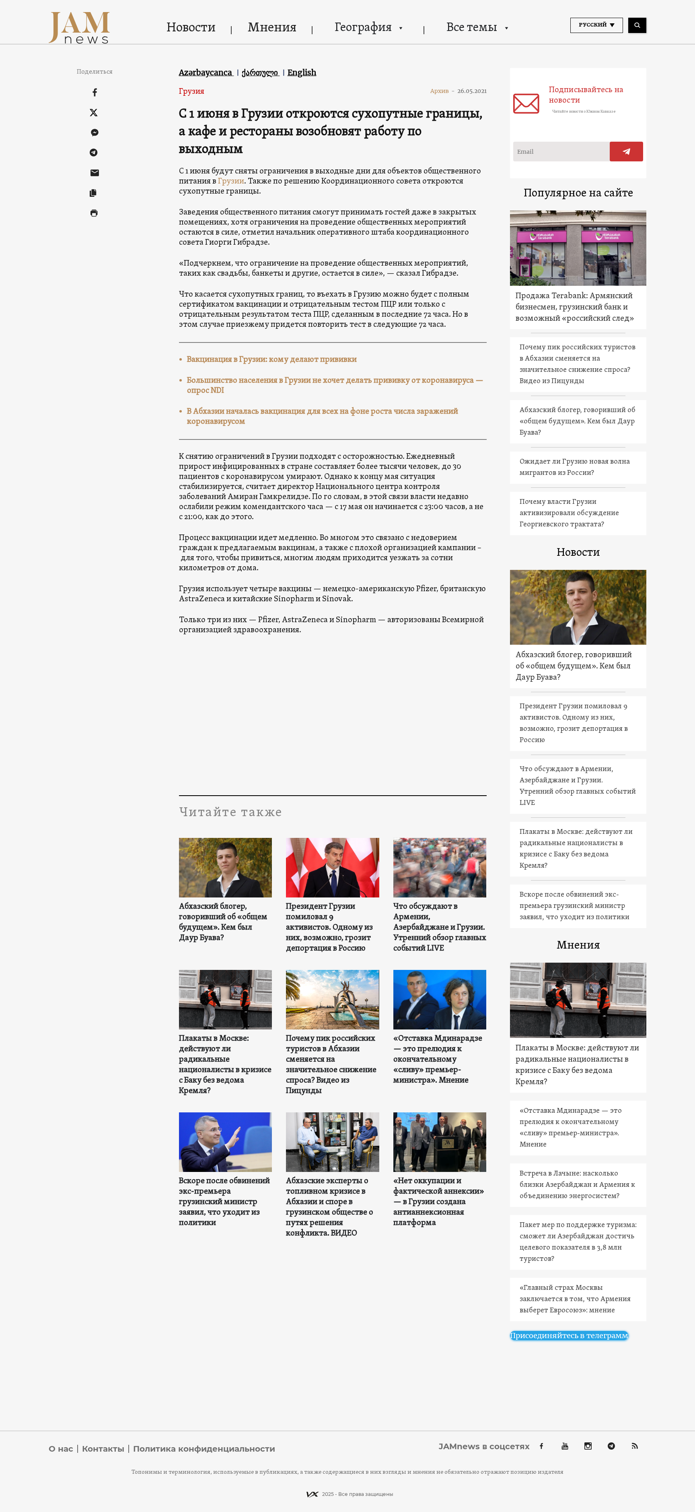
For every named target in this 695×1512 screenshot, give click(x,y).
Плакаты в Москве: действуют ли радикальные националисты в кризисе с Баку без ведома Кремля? (225, 1064)
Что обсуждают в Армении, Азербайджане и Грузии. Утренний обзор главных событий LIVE (439, 927)
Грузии (231, 181)
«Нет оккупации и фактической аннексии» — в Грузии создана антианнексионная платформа (438, 1202)
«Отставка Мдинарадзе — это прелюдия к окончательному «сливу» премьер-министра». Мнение (437, 1059)
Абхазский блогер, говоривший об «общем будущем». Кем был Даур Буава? (223, 922)
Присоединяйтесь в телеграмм (569, 1335)
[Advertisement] (333, 714)
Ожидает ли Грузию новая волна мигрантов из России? (575, 467)
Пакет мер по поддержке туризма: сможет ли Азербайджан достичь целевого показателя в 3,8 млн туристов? (578, 1242)
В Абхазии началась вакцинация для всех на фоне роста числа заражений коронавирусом (322, 416)
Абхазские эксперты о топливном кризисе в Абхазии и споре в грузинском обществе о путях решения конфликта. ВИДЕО (329, 1207)
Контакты (103, 1449)
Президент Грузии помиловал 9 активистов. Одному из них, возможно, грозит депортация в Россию (329, 927)
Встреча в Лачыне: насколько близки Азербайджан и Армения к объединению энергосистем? (577, 1185)
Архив (442, 91)
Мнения (272, 28)
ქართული (261, 72)
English (302, 72)
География (363, 28)
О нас (61, 1449)
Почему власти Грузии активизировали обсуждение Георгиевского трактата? (569, 513)
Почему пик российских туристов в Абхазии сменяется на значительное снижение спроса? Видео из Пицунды (331, 1064)
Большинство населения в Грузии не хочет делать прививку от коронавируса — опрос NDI (335, 385)
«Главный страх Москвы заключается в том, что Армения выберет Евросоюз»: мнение (575, 1299)
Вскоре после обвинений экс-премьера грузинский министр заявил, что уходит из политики (224, 1202)
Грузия (191, 92)
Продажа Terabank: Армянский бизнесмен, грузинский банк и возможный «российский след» (575, 307)
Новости (191, 28)
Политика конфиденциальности (204, 1449)
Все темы (471, 28)
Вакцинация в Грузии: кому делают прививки (272, 360)
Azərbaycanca (206, 72)
